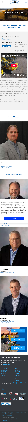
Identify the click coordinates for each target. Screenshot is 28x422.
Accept (14, 218)
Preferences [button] (4, 213)
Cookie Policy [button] (21, 210)
